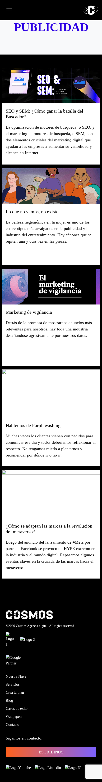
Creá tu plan (15, 692)
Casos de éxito (17, 708)
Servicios (12, 684)
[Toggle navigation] (9, 10)
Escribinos (51, 752)
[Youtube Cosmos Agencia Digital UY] (18, 768)
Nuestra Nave (16, 676)
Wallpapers (14, 716)
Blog (9, 700)
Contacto (12, 725)
